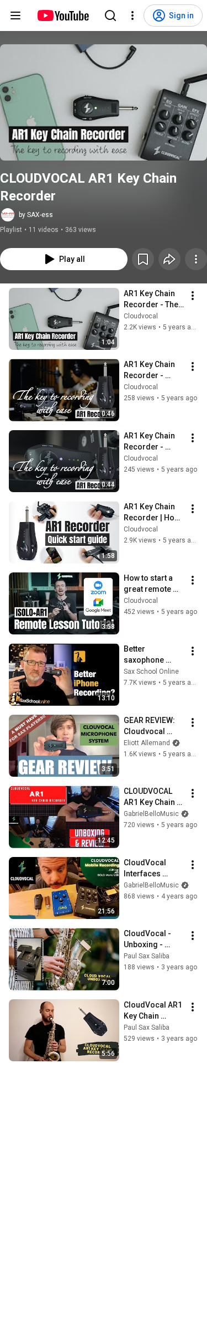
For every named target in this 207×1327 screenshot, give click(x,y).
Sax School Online (151, 671)
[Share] (169, 259)
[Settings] (132, 15)
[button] (103, 102)
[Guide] (15, 15)
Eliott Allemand (147, 743)
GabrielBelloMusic (151, 814)
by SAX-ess (36, 215)
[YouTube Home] (63, 15)
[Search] (110, 15)
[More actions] (196, 259)
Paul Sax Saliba (146, 956)
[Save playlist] (143, 259)
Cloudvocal (141, 316)
